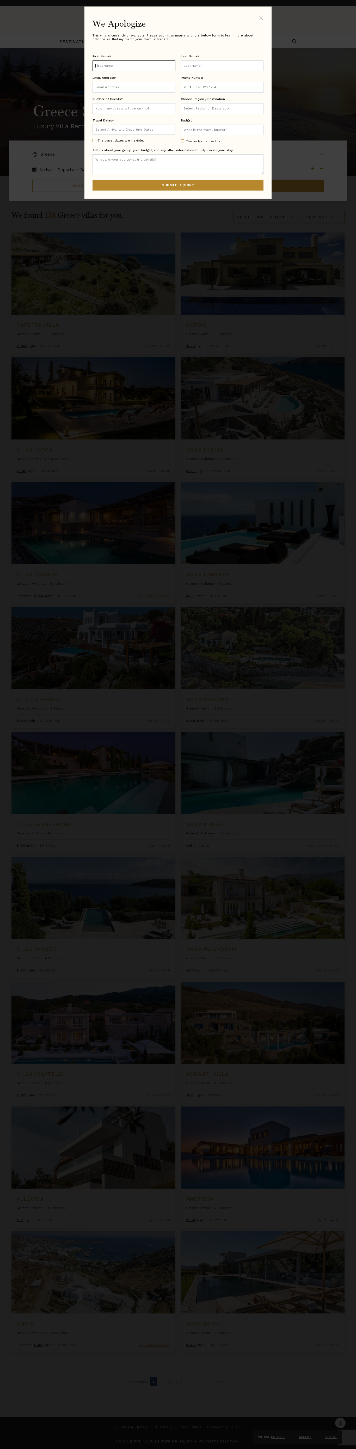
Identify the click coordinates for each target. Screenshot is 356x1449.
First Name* (102, 56)
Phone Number (192, 78)
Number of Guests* (108, 99)
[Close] (261, 18)
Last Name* (190, 56)
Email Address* (105, 78)
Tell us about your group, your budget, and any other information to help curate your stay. (163, 150)
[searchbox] (222, 108)
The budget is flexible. (203, 141)
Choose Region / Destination (203, 99)
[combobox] (222, 108)
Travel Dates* (103, 120)
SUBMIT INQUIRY (178, 185)
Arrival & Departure (117, 129)
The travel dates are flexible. (121, 140)
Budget (186, 120)
